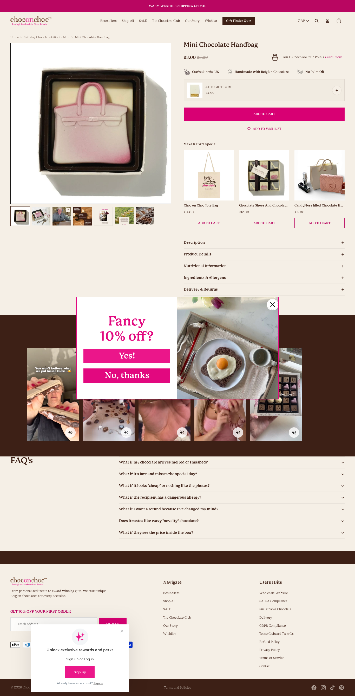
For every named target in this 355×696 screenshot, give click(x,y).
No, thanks (127, 375)
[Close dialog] (272, 304)
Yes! (127, 356)
